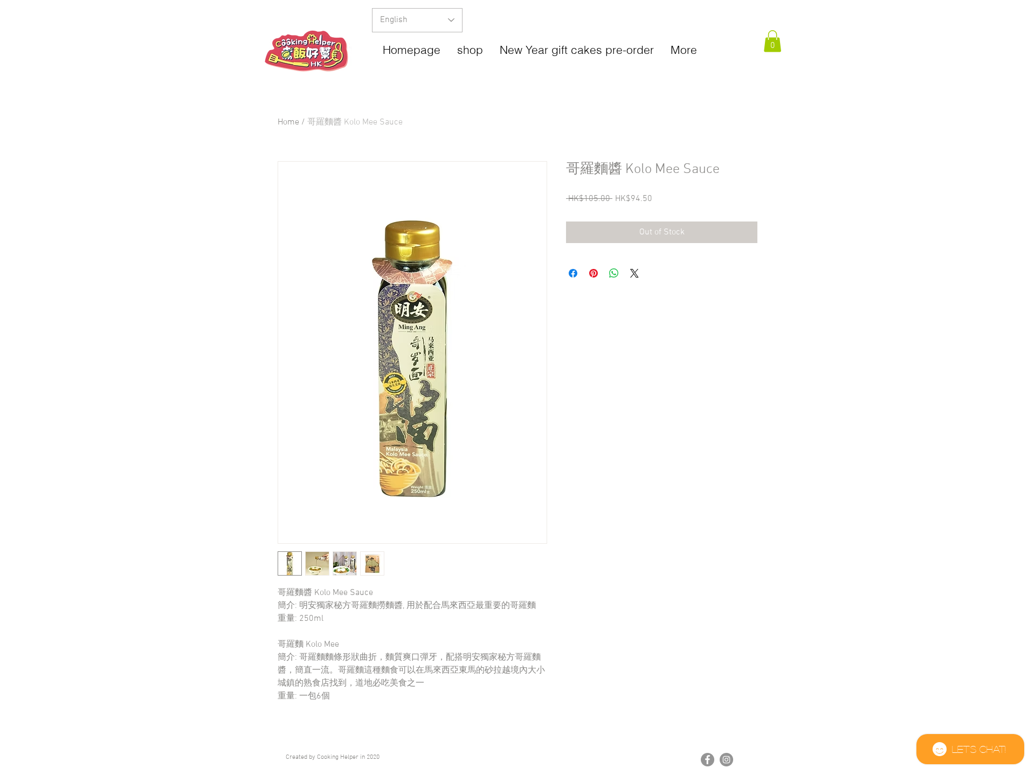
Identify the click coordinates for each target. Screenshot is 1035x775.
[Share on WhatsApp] (614, 273)
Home (288, 122)
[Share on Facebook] (573, 273)
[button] (772, 41)
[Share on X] (634, 273)
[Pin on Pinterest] (593, 273)
